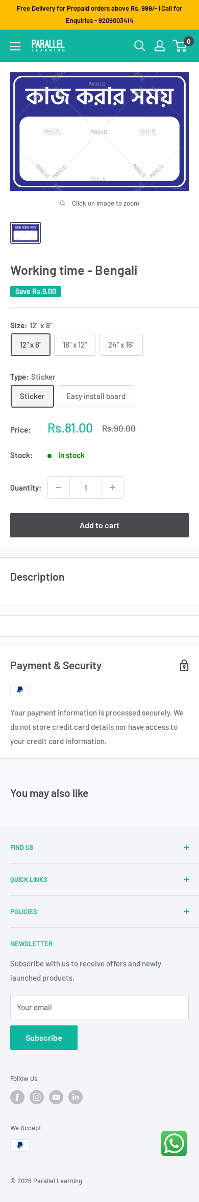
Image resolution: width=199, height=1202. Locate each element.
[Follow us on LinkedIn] (75, 1097)
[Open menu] (15, 46)
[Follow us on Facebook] (17, 1097)
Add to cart (99, 525)
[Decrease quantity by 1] (58, 487)
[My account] (160, 45)
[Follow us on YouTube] (56, 1097)
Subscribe (44, 1037)
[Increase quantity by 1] (112, 487)
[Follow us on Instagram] (37, 1097)
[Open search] (139, 45)
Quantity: (25, 487)
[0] (180, 46)
